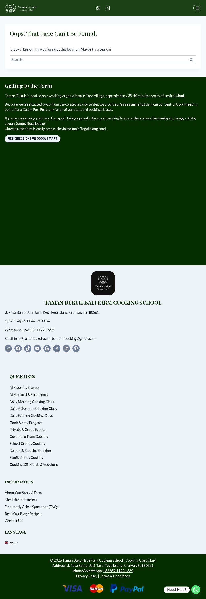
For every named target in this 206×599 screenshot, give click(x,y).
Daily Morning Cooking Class (32, 402)
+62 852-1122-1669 (38, 330)
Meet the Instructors (21, 500)
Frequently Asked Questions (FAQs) (32, 507)
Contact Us (13, 521)
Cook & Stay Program (26, 422)
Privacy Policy (86, 576)
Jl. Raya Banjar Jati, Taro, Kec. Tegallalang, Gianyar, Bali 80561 (52, 312)
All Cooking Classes (25, 387)
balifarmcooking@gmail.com (73, 338)
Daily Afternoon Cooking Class (33, 408)
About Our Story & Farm (23, 493)
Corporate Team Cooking (29, 436)
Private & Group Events (27, 429)
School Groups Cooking (28, 443)
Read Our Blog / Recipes (23, 514)
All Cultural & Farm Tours (29, 394)
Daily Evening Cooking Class (31, 415)
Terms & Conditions (115, 576)
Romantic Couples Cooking (30, 450)
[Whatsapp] (195, 589)
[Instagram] (107, 7)
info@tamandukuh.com (32, 338)
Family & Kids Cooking (27, 457)
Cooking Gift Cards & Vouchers (34, 464)
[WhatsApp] (98, 7)
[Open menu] (197, 8)
